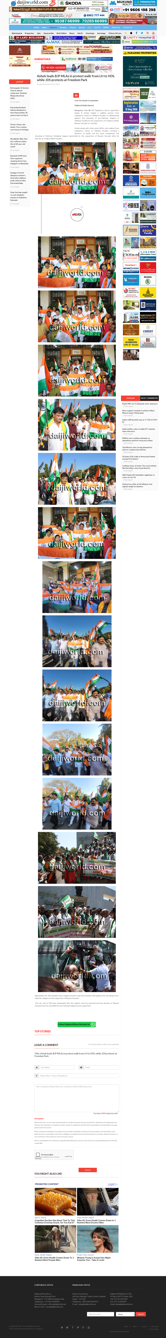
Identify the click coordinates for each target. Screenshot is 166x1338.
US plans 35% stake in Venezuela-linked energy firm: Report (138, 458)
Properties (29, 33)
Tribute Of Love (114, 33)
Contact (144, 1326)
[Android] (125, 33)
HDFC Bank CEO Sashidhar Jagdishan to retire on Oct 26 (138, 476)
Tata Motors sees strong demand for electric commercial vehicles (137, 448)
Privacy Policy (154, 1329)
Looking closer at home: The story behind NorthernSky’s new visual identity (139, 467)
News (44, 27)
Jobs (39, 33)
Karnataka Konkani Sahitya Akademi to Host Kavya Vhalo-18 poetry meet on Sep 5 (19, 111)
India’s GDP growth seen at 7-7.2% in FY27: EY (139, 421)
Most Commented (149, 398)
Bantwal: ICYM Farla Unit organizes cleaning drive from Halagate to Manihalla (19, 160)
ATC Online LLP (124, 1331)
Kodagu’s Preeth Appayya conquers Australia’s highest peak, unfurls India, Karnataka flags (18, 178)
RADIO (106, 27)
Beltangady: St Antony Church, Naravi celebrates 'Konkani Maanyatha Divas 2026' (19, 93)
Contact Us (127, 27)
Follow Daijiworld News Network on (74, 1024)
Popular (130, 398)
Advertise (116, 27)
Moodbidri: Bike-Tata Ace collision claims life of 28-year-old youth (18, 143)
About (135, 1326)
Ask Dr (80, 33)
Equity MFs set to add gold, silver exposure (140, 404)
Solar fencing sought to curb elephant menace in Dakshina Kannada (18, 196)
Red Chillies (62, 33)
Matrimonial (17, 33)
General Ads (49, 33)
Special (82, 27)
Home (126, 1326)
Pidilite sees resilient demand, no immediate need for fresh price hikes (137, 439)
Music (72, 33)
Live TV (97, 27)
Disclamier (155, 1326)
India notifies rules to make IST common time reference (138, 430)
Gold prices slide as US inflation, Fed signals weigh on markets (137, 485)
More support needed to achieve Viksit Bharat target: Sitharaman (138, 412)
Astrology (101, 33)
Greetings (90, 33)
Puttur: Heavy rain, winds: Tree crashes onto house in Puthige (19, 127)
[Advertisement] (54, 116)
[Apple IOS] (131, 33)
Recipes (63, 27)
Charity (73, 27)
